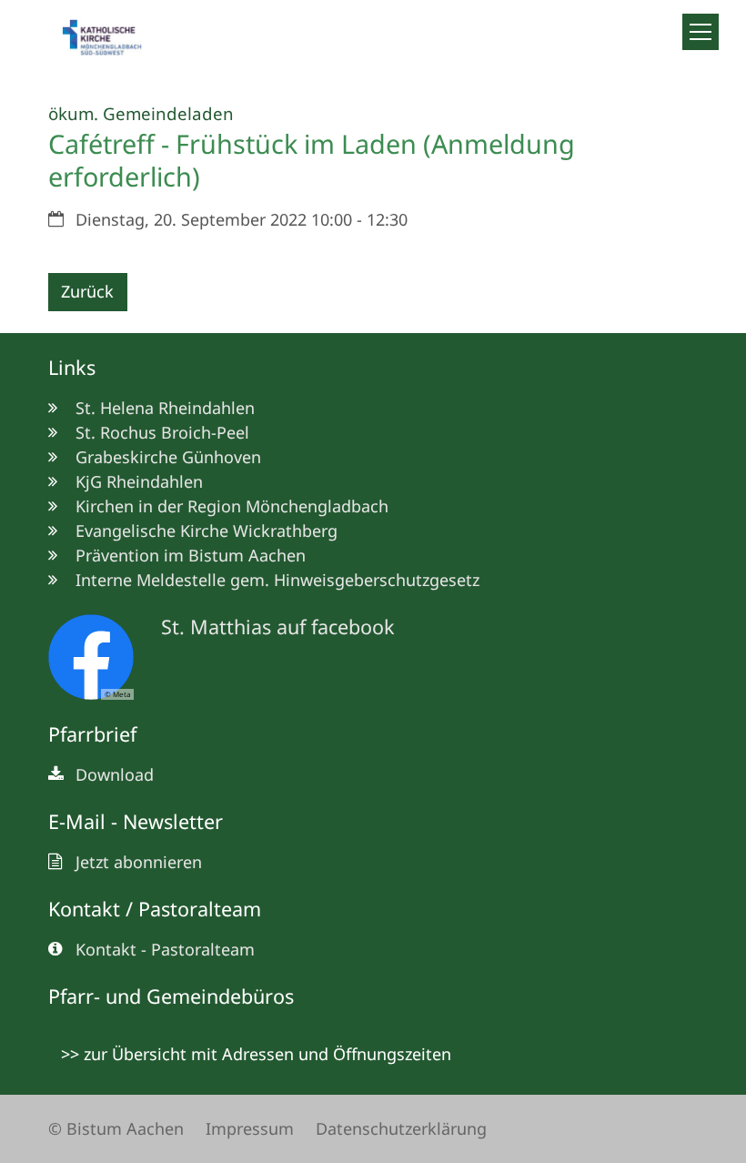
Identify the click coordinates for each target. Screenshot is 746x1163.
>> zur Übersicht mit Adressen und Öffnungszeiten (256, 1054)
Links (72, 367)
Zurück (87, 291)
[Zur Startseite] (109, 40)
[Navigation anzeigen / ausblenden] (700, 32)
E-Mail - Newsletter (135, 821)
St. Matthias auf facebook (278, 626)
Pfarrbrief (92, 734)
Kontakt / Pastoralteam (154, 908)
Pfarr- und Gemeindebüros (171, 996)
